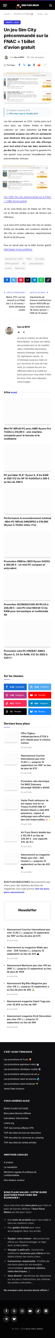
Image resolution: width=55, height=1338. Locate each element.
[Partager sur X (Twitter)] (24, 65)
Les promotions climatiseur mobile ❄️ (22, 1069)
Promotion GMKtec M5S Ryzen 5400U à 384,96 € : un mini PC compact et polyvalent (27, 565)
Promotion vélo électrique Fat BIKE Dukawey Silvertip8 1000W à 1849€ (35, 784)
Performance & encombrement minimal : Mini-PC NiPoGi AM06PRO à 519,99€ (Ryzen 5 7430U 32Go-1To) (27, 521)
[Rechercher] (50, 5)
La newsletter (10, 1167)
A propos (8, 1162)
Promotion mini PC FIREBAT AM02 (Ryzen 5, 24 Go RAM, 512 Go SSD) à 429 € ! (25, 654)
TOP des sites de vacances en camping (24, 1137)
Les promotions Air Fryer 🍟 (17, 1059)
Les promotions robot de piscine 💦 (21, 1079)
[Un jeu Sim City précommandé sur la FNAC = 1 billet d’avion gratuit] (27, 87)
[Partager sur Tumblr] (34, 65)
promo (8, 268)
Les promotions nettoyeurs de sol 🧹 (22, 1074)
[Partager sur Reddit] (39, 65)
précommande (36, 263)
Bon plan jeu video (14, 259)
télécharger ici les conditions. (18, 249)
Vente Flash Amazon (14, 1088)
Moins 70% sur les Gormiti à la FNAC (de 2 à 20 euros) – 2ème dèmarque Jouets (15, 303)
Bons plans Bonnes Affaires (17, 1113)
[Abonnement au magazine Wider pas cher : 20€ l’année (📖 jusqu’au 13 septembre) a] (11, 858)
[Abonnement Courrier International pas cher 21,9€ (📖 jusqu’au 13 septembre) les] (11, 759)
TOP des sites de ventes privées (20, 1142)
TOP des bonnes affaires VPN (19, 1128)
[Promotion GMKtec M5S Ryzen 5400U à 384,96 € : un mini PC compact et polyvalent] (27, 544)
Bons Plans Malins (34, 1329)
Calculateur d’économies (16, 1118)
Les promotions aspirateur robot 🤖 (21, 1064)
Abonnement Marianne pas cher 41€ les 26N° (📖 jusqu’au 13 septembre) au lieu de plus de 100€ (29, 968)
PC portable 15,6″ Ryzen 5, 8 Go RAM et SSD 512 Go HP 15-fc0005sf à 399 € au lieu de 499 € (26, 478)
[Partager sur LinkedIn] (29, 65)
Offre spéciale (12, 263)
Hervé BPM (19, 57)
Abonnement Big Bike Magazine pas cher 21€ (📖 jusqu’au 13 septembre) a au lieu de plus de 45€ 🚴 (28, 986)
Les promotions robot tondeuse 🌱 (21, 1083)
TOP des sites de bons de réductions (22, 1132)
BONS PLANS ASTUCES (16, 1108)
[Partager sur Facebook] (19, 65)
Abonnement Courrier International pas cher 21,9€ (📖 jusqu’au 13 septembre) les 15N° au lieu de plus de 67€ (36, 762)
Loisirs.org (9, 1123)
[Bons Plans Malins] (27, 5)
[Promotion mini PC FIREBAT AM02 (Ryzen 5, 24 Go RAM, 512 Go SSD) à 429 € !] (27, 633)
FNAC (29, 259)
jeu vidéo (40, 259)
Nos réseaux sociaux (14, 1180)
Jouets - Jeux (12, 22)
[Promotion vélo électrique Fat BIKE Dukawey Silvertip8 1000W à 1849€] (11, 784)
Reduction (20, 268)
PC (24, 263)
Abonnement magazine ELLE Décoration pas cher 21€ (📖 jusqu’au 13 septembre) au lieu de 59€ (29, 1019)
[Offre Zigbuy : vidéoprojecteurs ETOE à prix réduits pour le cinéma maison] (11, 736)
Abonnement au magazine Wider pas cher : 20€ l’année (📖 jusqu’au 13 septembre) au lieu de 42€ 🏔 (35, 861)
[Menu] (5, 5)
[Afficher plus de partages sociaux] (44, 65)
